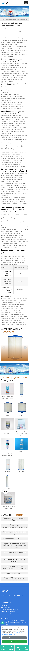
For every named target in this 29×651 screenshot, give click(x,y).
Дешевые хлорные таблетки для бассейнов (14, 519)
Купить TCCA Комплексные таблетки (14, 579)
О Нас (18, 648)
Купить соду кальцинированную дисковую (14, 526)
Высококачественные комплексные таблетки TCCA (14, 567)
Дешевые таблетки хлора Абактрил (14, 560)
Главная (3, 19)
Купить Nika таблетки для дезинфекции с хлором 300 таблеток (14, 546)
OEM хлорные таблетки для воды (14, 533)
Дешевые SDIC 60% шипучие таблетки (14, 553)
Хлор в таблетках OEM (11, 539)
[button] (25, 347)
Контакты (25, 648)
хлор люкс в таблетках (11, 573)
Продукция (11, 648)
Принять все (14, 641)
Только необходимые (14, 637)
